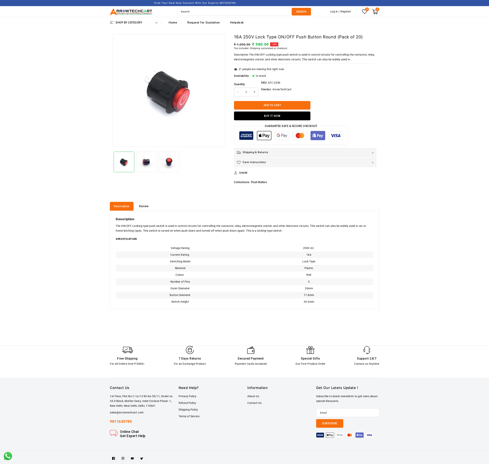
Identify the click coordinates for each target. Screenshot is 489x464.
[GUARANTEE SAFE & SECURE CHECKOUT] (291, 136)
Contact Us (254, 402)
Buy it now (272, 115)
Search (301, 11)
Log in (334, 11)
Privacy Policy (187, 396)
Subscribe (329, 423)
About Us (253, 396)
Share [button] (243, 172)
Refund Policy (187, 402)
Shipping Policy (188, 409)
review (143, 206)
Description (122, 206)
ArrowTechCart (282, 89)
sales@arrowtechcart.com (127, 412)
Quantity (239, 84)
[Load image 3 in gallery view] (169, 162)
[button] (375, 11)
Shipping (255, 48)
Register (345, 11)
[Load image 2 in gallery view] (146, 162)
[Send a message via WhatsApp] (8, 456)
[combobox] (233, 11)
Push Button (259, 182)
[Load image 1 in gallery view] (124, 162)
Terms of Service (189, 416)
